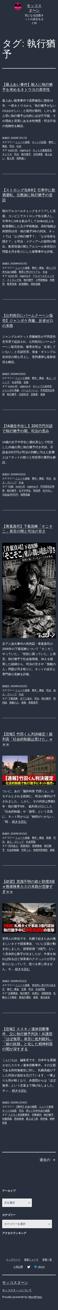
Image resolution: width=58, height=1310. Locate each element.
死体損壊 (19, 1118)
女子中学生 (25, 490)
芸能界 (34, 394)
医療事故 (37, 846)
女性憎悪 (38, 154)
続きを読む (19, 821)
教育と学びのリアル (29, 272)
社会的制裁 (13, 850)
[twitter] (28, 1267)
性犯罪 (36, 490)
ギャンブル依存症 (42, 386)
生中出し (47, 490)
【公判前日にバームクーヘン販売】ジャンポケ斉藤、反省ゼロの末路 (27, 320)
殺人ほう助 (32, 1118)
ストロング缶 (14, 280)
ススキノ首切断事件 (19, 1114)
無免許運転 (25, 997)
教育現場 (12, 284)
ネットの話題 (39, 142)
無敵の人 (14, 702)
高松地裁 (35, 284)
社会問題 (16, 382)
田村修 (43, 1118)
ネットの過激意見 (42, 150)
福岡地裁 (25, 494)
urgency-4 (25, 150)
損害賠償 (46, 993)
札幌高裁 (7, 1118)
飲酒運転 (23, 284)
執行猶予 (26, 154)
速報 (42, 394)
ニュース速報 (22, 142)
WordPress (35, 1296)
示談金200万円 (10, 494)
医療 (48, 837)
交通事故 (13, 993)
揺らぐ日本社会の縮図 (38, 1110)
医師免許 (25, 846)
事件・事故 (38, 268)
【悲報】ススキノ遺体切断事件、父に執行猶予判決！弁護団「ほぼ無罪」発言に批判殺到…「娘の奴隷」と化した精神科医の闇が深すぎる (27, 1039)
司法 (11, 146)
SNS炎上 (13, 846)
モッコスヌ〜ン (15, 1282)
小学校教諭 (41, 280)
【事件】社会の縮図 (26, 1106)
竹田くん (26, 850)
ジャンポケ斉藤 (10, 390)
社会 (19, 146)
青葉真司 (33, 702)
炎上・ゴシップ (15, 841)
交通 (23, 989)
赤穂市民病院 (40, 850)
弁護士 (35, 993)
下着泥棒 (13, 698)
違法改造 (45, 997)
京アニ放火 (26, 698)
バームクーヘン (29, 390)
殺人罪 (10, 158)
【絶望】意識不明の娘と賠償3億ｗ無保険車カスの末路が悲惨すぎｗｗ (28, 886)
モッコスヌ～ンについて (17, 1290)
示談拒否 (23, 394)
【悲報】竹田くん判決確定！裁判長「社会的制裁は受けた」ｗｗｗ (27, 739)
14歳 (10, 486)
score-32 (12, 150)
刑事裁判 (36, 1114)
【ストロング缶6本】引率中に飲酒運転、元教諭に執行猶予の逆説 (28, 195)
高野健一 (21, 158)
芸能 (26, 382)
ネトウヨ (7, 154)
